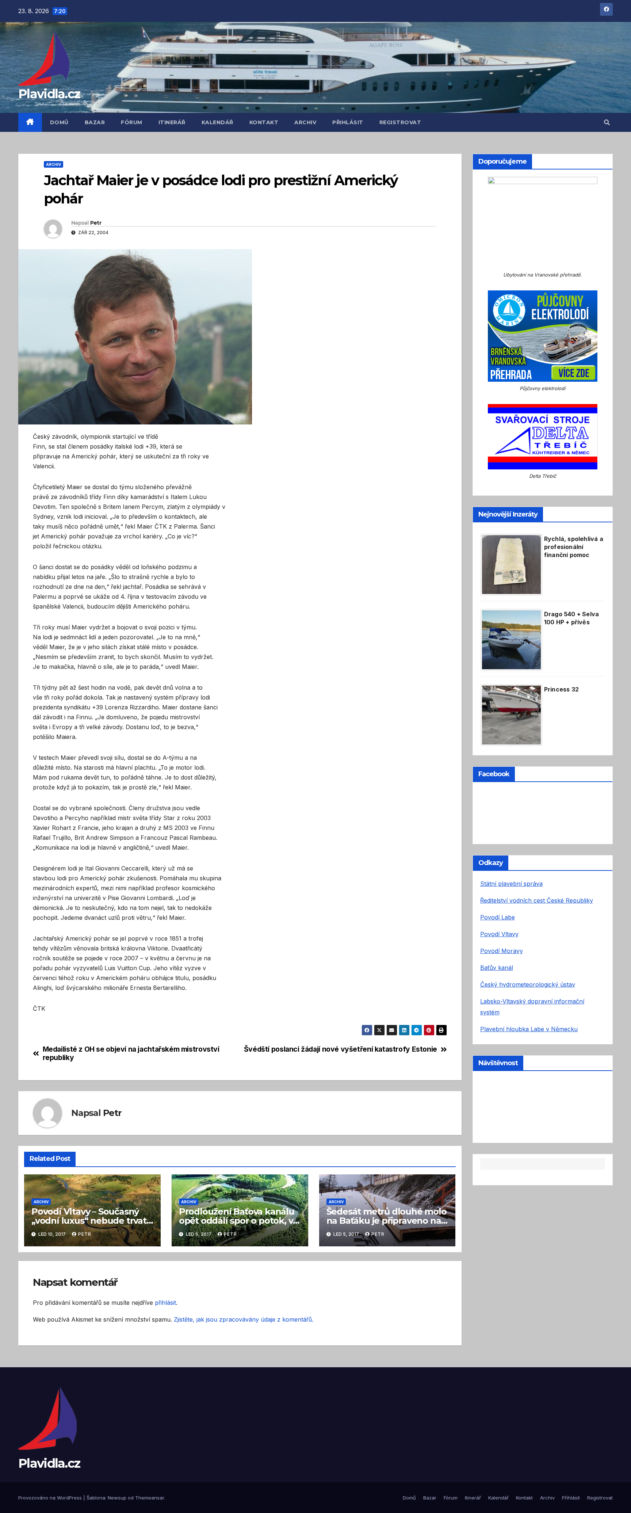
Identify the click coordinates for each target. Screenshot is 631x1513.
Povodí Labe (497, 917)
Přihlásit (347, 122)
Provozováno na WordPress (50, 1498)
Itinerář (172, 122)
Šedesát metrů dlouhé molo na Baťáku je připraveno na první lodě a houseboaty (386, 1220)
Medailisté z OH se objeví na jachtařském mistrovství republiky (131, 1053)
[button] (607, 122)
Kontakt (264, 122)
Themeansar (149, 1498)
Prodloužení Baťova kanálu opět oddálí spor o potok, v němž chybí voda (236, 1220)
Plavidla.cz (49, 94)
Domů (59, 122)
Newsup (117, 1498)
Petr (95, 223)
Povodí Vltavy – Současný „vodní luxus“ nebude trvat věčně (88, 1220)
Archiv (305, 122)
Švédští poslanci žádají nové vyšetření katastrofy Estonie (340, 1049)
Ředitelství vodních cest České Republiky (536, 900)
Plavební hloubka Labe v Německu (529, 1029)
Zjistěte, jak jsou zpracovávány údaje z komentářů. (243, 1319)
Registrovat (400, 122)
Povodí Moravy (501, 950)
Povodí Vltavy (499, 934)
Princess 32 (561, 689)
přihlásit (165, 1302)
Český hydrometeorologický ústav (527, 984)
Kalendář (217, 122)
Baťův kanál (496, 967)
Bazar (95, 122)
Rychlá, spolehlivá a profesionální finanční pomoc (573, 547)
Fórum (131, 122)
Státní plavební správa (511, 883)
